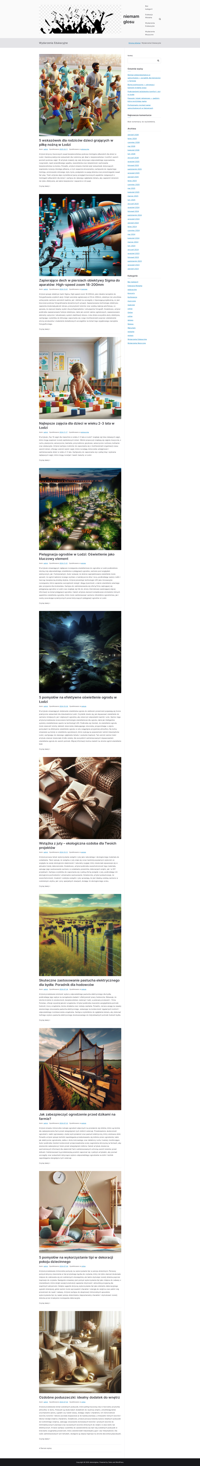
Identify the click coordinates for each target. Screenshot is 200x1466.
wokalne (131, 332)
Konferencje (132, 297)
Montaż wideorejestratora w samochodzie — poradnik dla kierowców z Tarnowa (144, 78)
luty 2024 (131, 246)
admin (46, 149)
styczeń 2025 (133, 204)
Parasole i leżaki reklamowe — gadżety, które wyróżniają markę (144, 99)
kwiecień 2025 (133, 192)
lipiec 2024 (132, 227)
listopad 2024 (133, 211)
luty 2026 (131, 154)
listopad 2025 (133, 165)
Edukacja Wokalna (148, 16)
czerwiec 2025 (134, 184)
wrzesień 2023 (133, 265)
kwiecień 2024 (133, 238)
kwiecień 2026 (133, 150)
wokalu (83, 563)
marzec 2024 (133, 242)
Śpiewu (130, 324)
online (83, 1266)
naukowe (84, 289)
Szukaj (130, 55)
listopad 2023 (133, 257)
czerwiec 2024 (134, 230)
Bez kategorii (148, 7)
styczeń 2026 (133, 158)
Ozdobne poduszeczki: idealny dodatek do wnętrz (79, 1397)
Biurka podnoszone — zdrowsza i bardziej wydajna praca (141, 86)
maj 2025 (131, 188)
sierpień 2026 (133, 135)
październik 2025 (135, 169)
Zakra (110, 1462)
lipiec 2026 (132, 138)
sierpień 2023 (133, 269)
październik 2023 (135, 261)
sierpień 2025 (133, 177)
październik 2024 (135, 215)
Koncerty (131, 293)
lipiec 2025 (132, 181)
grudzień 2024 (133, 207)
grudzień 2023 (133, 253)
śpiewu (130, 320)
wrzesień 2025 (133, 173)
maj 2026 (131, 146)
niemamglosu (94, 1462)
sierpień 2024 (133, 223)
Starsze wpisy (46, 1448)
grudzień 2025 (133, 161)
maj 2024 (131, 234)
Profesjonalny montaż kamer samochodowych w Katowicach (140, 106)
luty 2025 (131, 200)
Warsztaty (132, 328)
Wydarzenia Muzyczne (150, 33)
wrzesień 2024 (133, 219)
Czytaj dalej (44, 186)
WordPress (119, 1462)
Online (130, 312)
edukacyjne (85, 149)
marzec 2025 (133, 196)
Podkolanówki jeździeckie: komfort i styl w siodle (144, 93)
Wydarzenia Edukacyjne (150, 24)
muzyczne (132, 301)
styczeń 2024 (133, 250)
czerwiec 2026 (134, 142)
